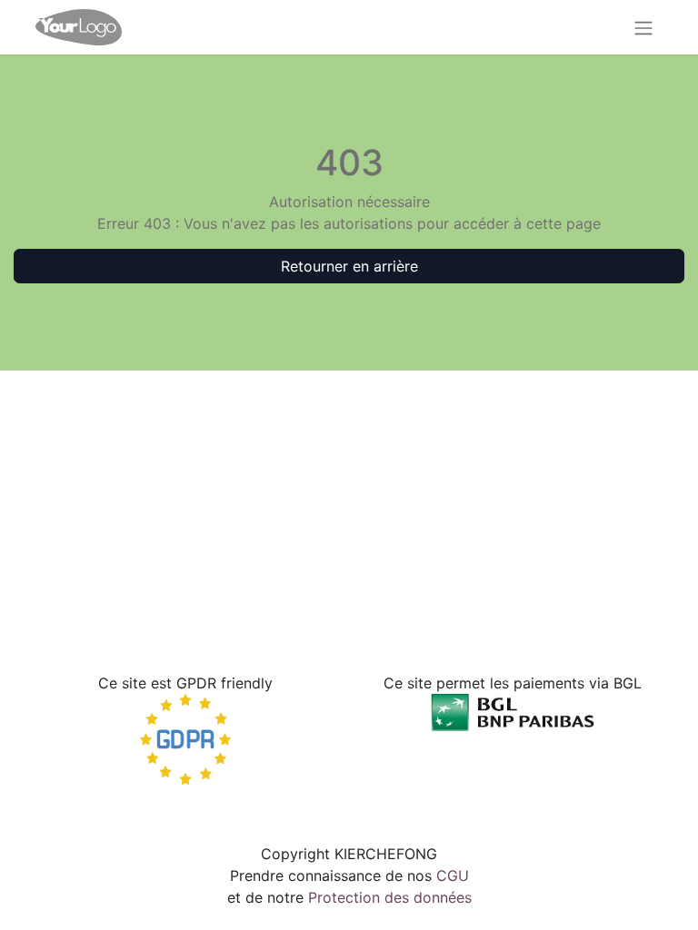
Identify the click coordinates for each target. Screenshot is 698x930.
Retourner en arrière (349, 266)
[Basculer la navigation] (643, 27)
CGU (452, 875)
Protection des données (390, 897)
